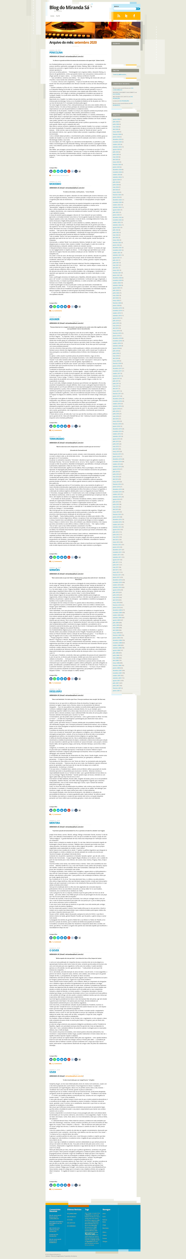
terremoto (90, 1243)
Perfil (58, 16)
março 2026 (116, 132)
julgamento (94, 1220)
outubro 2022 (116, 222)
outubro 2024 (116, 174)
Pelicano (87, 1238)
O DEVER (54, 950)
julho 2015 (116, 441)
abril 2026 (115, 129)
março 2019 (116, 330)
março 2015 (116, 451)
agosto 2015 (116, 439)
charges (90, 1213)
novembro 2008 (117, 643)
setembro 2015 (117, 436)
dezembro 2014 (117, 459)
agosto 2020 (116, 288)
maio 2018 (116, 356)
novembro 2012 (117, 522)
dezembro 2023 (117, 200)
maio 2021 (116, 265)
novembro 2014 (117, 461)
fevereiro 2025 (117, 164)
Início (52, 16)
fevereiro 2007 (117, 688)
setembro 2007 (117, 678)
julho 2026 (116, 121)
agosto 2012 (116, 529)
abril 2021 (115, 267)
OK (138, 8)
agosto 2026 (116, 119)
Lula (98, 1220)
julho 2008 (116, 653)
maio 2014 (116, 476)
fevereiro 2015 (117, 454)
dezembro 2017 (117, 368)
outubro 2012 (116, 524)
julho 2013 (116, 502)
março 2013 (116, 512)
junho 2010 (116, 595)
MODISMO (55, 183)
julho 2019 (116, 320)
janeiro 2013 (116, 517)
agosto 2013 (116, 499)
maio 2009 (116, 627)
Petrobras (92, 1238)
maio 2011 (116, 567)
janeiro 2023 (116, 215)
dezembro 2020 (117, 278)
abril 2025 (115, 159)
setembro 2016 (117, 406)
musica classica (89, 1229)
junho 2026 (116, 124)
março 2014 (116, 481)
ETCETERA (70, 1220)
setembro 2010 (117, 587)
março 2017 (116, 391)
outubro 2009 (116, 615)
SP (85, 1241)
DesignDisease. (60, 1256)
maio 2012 (116, 537)
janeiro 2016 (116, 426)
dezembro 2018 (117, 338)
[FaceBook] (134, 16)
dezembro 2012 (117, 519)
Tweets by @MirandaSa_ (120, 74)
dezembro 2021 (117, 247)
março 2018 (116, 361)
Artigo (104, 1225)
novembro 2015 (117, 431)
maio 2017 (116, 386)
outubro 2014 (116, 464)
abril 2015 (115, 449)
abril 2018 (115, 358)
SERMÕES (54, 570)
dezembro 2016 (117, 398)
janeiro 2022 (116, 245)
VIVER (52, 1072)
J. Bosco (88, 1215)
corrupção (94, 1213)
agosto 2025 (116, 149)
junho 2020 (116, 293)
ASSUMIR (54, 319)
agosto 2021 (116, 257)
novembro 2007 (117, 673)
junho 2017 (116, 383)
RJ (90, 1240)
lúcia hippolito (88, 1222)
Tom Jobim (96, 1243)
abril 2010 (115, 600)
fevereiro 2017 (117, 393)
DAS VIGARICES (71, 1216)
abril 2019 (115, 328)
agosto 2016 (116, 408)
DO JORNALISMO (72, 1213)
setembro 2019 (117, 315)
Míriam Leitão (93, 1230)
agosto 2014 (116, 469)
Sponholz (89, 1241)
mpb (95, 1227)
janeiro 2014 (116, 486)
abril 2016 (115, 419)
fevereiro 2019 (117, 333)
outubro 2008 (116, 645)
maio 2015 (116, 446)
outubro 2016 (116, 403)
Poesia (97, 1238)
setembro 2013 (117, 497)
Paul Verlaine (95, 1236)
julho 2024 (116, 182)
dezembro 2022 (117, 217)
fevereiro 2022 (117, 242)
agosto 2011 (116, 559)
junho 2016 (116, 413)
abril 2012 (115, 539)
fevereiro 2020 (117, 303)
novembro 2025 (117, 142)
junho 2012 (116, 534)
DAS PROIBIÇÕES (124, 101)
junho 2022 (116, 232)
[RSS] (119, 16)
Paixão (90, 1236)
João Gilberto (95, 1218)
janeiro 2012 (116, 547)
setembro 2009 (117, 617)
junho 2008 (116, 655)
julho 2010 (116, 592)
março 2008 (116, 663)
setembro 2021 (117, 255)
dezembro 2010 (117, 580)
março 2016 (116, 421)
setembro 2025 (117, 147)
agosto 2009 (116, 620)
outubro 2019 (116, 313)
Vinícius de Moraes (89, 1245)
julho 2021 (116, 260)
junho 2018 (116, 353)
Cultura (105, 1235)
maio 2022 (116, 235)
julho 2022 (116, 230)
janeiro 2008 (116, 668)
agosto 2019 (116, 318)
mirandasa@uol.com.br (74, 1076)
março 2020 (116, 300)
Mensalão (94, 1225)
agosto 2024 (116, 179)
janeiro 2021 (116, 275)
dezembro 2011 (117, 549)
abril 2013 (115, 509)
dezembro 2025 (117, 139)
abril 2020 (115, 298)
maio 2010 (116, 597)
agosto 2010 (116, 590)
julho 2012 (116, 532)
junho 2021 (116, 262)
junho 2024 (116, 184)
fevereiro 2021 (117, 273)
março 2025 (116, 162)
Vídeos (104, 1232)
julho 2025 (116, 152)
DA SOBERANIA (71, 1226)
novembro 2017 (117, 371)
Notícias (90, 1234)
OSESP (86, 1236)
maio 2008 (116, 658)
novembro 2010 (117, 582)
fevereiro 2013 (117, 514)
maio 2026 (116, 127)
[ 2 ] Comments (56, 311)
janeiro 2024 (116, 197)
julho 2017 (116, 381)
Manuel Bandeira (89, 1223)
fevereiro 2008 (117, 665)
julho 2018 (116, 351)
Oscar (96, 1234)
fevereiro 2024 (117, 194)
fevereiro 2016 (117, 424)
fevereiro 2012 (117, 544)
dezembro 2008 (117, 640)
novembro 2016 (117, 401)
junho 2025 (116, 154)
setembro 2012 (117, 527)
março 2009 (116, 632)
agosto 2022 (116, 227)
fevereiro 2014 (117, 484)
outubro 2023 (116, 205)
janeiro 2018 (116, 366)
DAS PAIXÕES (116, 94)
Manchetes (96, 1222)
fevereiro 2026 (117, 134)
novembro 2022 (117, 220)
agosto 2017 (116, 378)
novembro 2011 (117, 552)
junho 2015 (116, 444)
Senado (98, 1240)
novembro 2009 (117, 612)
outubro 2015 (116, 434)
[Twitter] (126, 16)
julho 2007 (116, 683)
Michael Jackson (89, 1227)
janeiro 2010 (116, 607)
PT (89, 1240)
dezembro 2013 (117, 489)
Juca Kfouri (88, 1220)
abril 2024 (115, 189)
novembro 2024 (117, 172)
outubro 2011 (116, 554)
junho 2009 (116, 625)
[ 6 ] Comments (56, 430)
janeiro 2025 (116, 167)
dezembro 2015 (117, 429)
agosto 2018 (116, 348)
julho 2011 (116, 562)
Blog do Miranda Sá (69, 7)
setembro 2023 (117, 207)
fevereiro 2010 (117, 605)
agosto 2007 (116, 680)
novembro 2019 (117, 310)
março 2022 (116, 240)
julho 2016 (116, 411)
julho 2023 (116, 212)
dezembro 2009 (117, 610)
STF (94, 1241)
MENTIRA (54, 822)
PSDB (86, 1240)
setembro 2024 (117, 177)
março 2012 (116, 542)
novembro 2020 (117, 280)
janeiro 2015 (116, 456)
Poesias (105, 1238)
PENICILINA (56, 52)
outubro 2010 (116, 585)
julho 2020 (116, 290)
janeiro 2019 (116, 335)
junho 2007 (116, 685)
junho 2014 (116, 474)
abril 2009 (115, 630)
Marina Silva (88, 1225)
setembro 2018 (117, 346)
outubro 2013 (116, 494)
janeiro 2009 (116, 638)
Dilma (98, 1213)
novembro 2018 (117, 340)
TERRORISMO (56, 438)
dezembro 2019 (117, 308)
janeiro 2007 (116, 690)
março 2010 (116, 602)
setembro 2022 (117, 225)
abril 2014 (115, 479)
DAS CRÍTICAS (71, 1223)
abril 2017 (115, 388)
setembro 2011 (117, 557)
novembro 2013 (117, 492)
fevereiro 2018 (117, 363)
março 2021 (116, 270)
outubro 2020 (116, 283)
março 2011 (116, 572)
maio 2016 (116, 416)
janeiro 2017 (116, 396)
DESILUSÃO (55, 691)
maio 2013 (116, 507)
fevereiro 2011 (117, 575)
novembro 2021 (117, 250)
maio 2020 (116, 295)
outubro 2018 (116, 343)
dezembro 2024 (117, 169)
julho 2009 (116, 622)
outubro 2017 (116, 373)
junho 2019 (116, 323)
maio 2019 (116, 325)
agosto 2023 (116, 210)
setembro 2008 (117, 648)
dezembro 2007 (117, 670)
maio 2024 (116, 187)
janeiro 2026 (116, 137)
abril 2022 (115, 237)
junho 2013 (116, 504)
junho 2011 (116, 565)
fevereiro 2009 (117, 635)
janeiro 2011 (116, 577)
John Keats (93, 1215)
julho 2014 (116, 471)
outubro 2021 (116, 252)
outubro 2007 (116, 675)
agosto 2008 (116, 650)
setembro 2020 (117, 285)
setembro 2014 (117, 466)
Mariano (96, 1223)
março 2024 (116, 192)
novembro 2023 (117, 202)
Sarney (93, 1240)
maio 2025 (116, 157)
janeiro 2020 (116, 305)
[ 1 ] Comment (56, 683)
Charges (105, 1241)
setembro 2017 (117, 376)
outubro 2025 (116, 144)
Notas (104, 1222)
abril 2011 (115, 570)
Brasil (86, 1213)
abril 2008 (115, 660)
